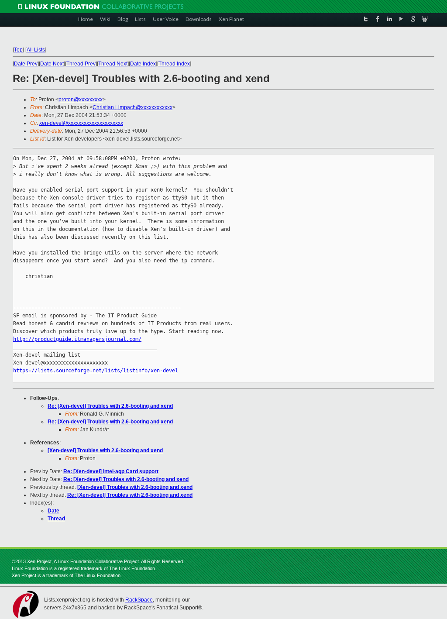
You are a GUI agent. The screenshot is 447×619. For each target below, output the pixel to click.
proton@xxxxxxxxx (80, 99)
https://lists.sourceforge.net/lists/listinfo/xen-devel (95, 371)
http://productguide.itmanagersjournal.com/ (77, 339)
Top (18, 50)
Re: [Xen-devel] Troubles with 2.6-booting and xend (110, 406)
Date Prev (26, 64)
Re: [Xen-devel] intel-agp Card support (110, 471)
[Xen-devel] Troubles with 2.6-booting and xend (105, 450)
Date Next (52, 64)
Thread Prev (81, 64)
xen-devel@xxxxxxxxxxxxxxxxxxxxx (81, 123)
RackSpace (139, 600)
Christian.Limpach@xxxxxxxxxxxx (132, 107)
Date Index (143, 64)
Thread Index (174, 64)
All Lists (36, 50)
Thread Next (112, 64)
